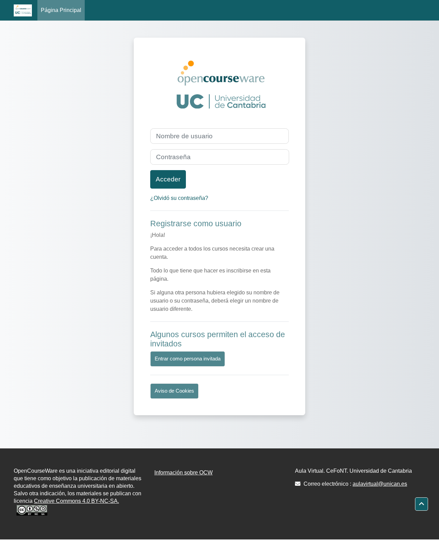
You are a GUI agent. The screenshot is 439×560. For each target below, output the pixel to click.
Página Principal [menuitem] (61, 10)
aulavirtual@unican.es (380, 484)
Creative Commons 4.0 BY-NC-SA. (76, 501)
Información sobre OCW (183, 472)
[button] (421, 504)
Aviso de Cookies (174, 391)
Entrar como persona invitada (188, 358)
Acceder (168, 179)
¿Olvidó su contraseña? (179, 198)
